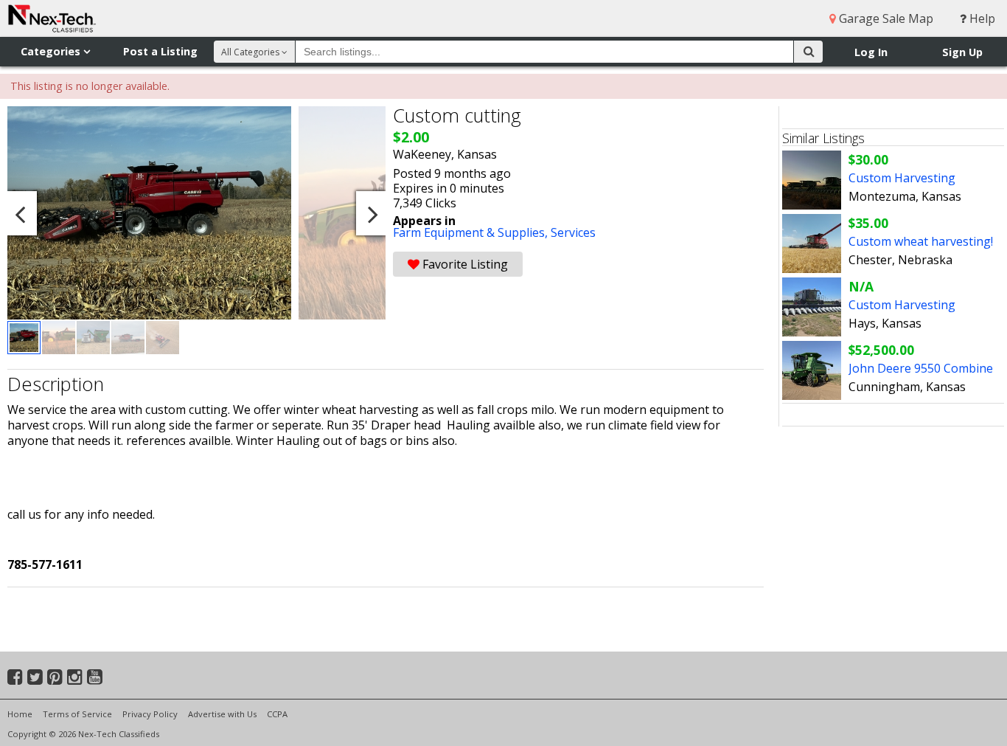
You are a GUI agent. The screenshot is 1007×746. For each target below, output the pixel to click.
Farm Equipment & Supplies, (472, 232)
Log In (871, 52)
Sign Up (962, 52)
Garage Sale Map (884, 18)
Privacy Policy (150, 713)
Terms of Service (77, 713)
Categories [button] (52, 51)
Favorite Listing (463, 264)
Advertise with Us (222, 713)
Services (573, 232)
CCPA (277, 713)
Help (980, 18)
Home (19, 713)
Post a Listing (160, 51)
